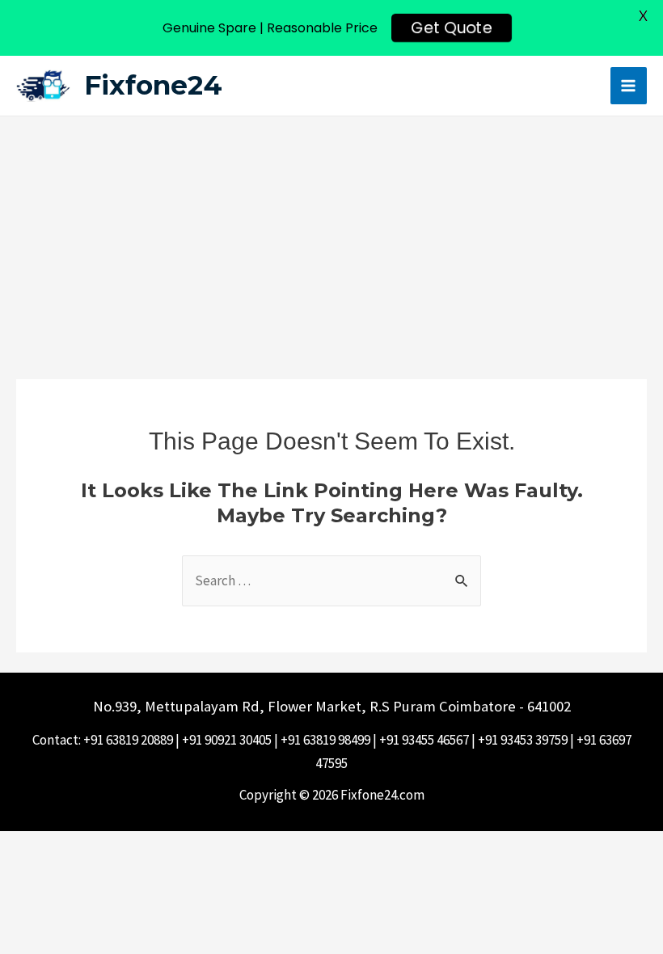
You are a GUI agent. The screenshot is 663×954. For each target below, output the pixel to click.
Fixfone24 (153, 85)
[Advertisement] (331, 238)
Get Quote (450, 28)
